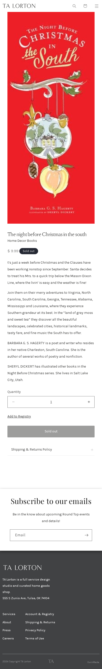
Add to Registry (19, 416)
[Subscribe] (86, 535)
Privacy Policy (35, 630)
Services (8, 614)
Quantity (14, 392)
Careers (8, 638)
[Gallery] (51, 118)
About (6, 622)
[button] (96, 5)
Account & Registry (39, 614)
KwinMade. (93, 662)
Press (6, 630)
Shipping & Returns (40, 622)
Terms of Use (34, 638)
